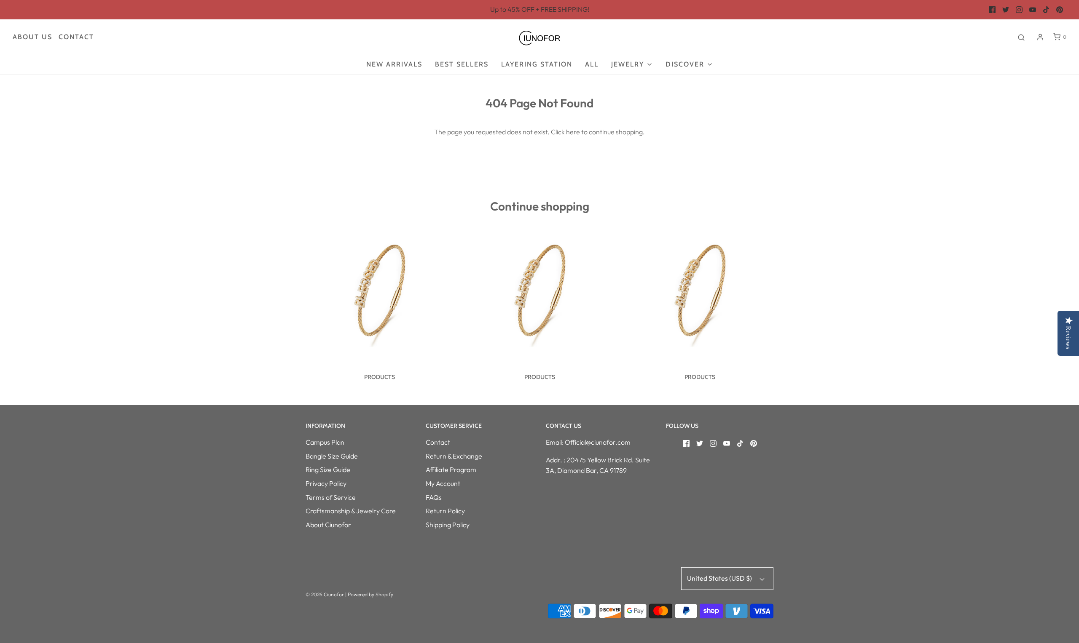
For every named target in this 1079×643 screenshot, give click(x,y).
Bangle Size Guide (332, 456)
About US (32, 37)
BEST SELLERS (462, 64)
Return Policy (445, 511)
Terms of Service (331, 497)
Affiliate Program (451, 469)
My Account (443, 483)
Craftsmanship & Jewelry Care (351, 511)
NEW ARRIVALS (394, 64)
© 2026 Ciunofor (325, 594)
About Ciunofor (328, 524)
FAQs (434, 497)
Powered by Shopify (370, 594)
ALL (592, 64)
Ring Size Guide (328, 469)
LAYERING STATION (536, 64)
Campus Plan (325, 442)
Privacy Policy (326, 483)
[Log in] (1040, 37)
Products (379, 377)
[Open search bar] (1021, 37)
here (573, 132)
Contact (76, 37)
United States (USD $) (720, 578)
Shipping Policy (448, 524)
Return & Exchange (454, 456)
